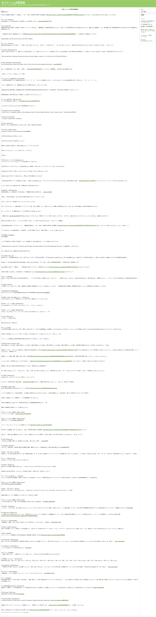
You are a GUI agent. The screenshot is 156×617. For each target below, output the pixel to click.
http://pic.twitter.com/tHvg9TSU (23, 413)
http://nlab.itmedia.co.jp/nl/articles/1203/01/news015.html (63, 267)
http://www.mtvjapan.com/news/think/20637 (41, 425)
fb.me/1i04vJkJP (57, 64)
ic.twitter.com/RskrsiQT (49, 501)
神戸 (149, 24)
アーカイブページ (150, 30)
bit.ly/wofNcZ (129, 507)
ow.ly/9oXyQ (28, 547)
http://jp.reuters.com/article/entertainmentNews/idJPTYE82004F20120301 (19, 515)
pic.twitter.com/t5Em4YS (17, 420)
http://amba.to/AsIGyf (14, 216)
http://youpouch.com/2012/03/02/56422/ (58, 605)
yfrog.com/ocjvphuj (120, 541)
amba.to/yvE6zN (47, 192)
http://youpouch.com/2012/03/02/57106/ (39, 610)
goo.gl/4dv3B (27, 131)
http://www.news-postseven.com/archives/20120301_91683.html (57, 350)
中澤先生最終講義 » (74, 9)
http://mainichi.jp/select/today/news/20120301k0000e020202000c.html (50, 356)
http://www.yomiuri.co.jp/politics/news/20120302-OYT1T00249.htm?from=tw (62, 429)
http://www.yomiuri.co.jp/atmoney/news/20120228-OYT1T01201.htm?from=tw (65, 14)
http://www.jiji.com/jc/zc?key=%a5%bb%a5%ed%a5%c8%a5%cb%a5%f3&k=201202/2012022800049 (50, 34)
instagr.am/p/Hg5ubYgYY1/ (45, 21)
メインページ (143, 30)
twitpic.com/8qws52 (99, 587)
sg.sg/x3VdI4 (44, 441)
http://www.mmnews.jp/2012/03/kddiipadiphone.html (44, 388)
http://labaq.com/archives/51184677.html (30, 101)
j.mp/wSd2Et (63, 447)
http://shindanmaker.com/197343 (87, 180)
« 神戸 (62, 9)
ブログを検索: (143, 11)
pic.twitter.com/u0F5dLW (15, 484)
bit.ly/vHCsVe (21, 594)
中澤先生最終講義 (149, 26)
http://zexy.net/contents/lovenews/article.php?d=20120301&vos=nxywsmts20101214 (51, 361)
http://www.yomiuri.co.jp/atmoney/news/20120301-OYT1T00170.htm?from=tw (77, 225)
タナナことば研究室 (13, 2)
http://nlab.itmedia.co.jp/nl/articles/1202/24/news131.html (50, 271)
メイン (66, 9)
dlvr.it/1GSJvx (54, 522)
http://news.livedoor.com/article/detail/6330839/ (53, 535)
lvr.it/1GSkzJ (48, 573)
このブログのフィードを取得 (146, 35)
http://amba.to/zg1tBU (28, 381)
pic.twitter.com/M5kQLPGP (61, 600)
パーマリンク (26, 612)
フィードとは (143, 36)
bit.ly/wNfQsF (46, 292)
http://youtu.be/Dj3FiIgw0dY (34, 69)
